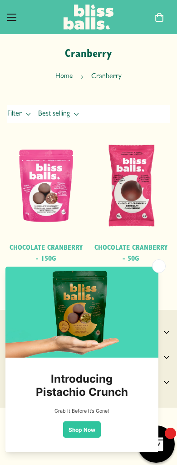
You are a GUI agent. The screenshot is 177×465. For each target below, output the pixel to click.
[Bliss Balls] (88, 17)
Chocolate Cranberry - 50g (131, 254)
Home (64, 76)
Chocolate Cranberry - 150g (46, 254)
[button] (159, 17)
